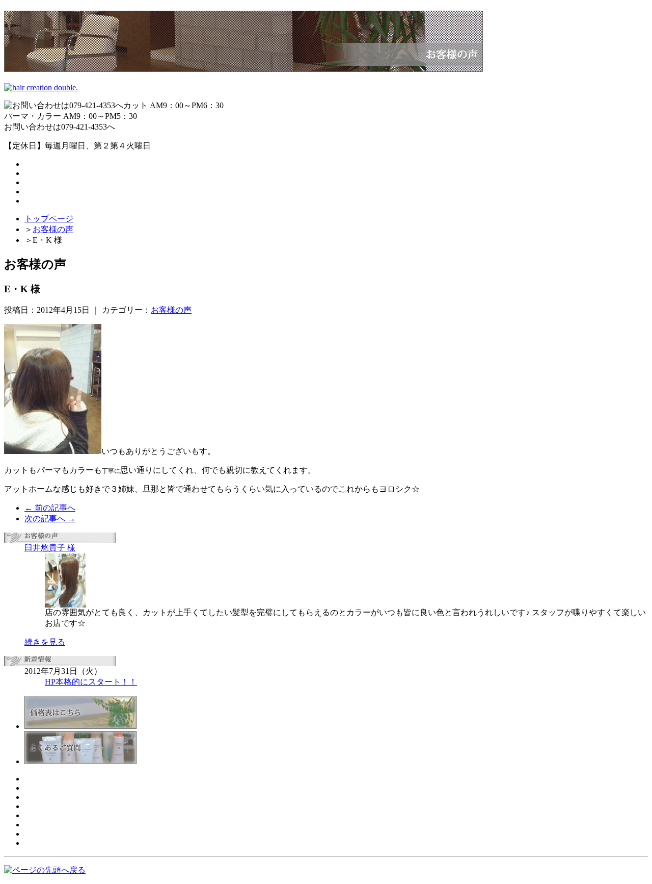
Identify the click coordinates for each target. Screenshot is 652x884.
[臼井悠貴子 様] (65, 604)
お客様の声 (53, 229)
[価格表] (80, 726)
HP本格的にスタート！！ (91, 681)
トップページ (48, 218)
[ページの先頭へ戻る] (45, 870)
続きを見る (44, 642)
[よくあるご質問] (80, 761)
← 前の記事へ (49, 507)
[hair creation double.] (41, 87)
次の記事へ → (49, 518)
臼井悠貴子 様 (49, 547)
